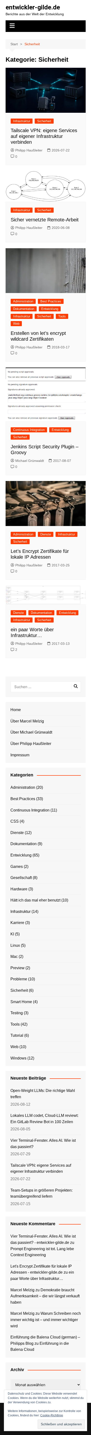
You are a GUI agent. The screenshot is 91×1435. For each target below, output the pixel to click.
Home (15, 710)
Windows (18, 1058)
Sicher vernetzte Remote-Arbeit (45, 219)
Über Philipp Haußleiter (30, 744)
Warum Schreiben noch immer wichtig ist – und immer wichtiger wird (45, 1319)
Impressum (19, 755)
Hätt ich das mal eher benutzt (35, 900)
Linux (15, 945)
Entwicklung (49, 309)
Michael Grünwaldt (29, 461)
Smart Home (21, 1002)
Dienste (45, 534)
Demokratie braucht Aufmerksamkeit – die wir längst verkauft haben (45, 1296)
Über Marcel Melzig (27, 721)
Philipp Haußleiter (28, 150)
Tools (62, 316)
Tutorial (16, 1035)
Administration (23, 301)
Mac (14, 956)
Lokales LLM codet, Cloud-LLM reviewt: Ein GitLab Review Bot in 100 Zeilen (44, 1118)
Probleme (18, 979)
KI (12, 934)
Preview (17, 968)
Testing (16, 1013)
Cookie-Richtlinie (51, 1415)
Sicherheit (44, 121)
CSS (14, 821)
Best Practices (50, 301)
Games (16, 866)
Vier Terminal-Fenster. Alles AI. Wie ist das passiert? (43, 1143)
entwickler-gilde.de (33, 7)
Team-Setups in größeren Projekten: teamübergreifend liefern (41, 1193)
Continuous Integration (29, 430)
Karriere (17, 923)
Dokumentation (23, 309)
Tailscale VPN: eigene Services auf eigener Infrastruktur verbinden (44, 136)
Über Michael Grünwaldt (31, 732)
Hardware (18, 889)
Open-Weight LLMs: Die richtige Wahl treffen (42, 1094)
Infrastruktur (21, 121)
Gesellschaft (21, 878)
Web (16, 323)
